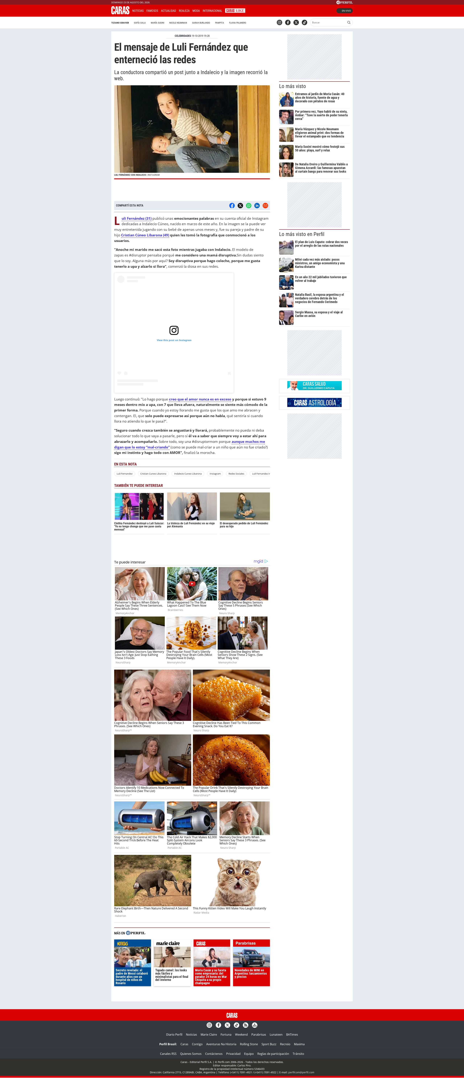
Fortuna (226, 1035)
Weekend (241, 1035)
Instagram (215, 473)
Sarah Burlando (201, 22)
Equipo (249, 1054)
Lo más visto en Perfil (301, 234)
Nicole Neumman (178, 22)
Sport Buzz (269, 1044)
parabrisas (251, 944)
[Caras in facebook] (288, 22)
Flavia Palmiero (237, 22)
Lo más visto (292, 86)
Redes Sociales (236, 473)
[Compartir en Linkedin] (257, 205)
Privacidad (233, 1054)
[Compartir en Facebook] (232, 205)
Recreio (285, 1044)
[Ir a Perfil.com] (344, 3)
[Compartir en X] (240, 205)
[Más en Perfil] (135, 933)
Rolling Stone (249, 1044)
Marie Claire (209, 1035)
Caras (184, 1044)
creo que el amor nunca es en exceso (200, 399)
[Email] (265, 205)
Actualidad (168, 10)
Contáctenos (214, 1054)
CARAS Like (235, 10)
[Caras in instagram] (279, 22)
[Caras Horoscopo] (314, 406)
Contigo (197, 1044)
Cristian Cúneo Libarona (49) (145, 235)
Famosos (152, 10)
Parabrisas (258, 1035)
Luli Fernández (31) (137, 218)
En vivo (346, 10)
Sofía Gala (140, 22)
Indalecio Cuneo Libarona (188, 473)
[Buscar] (349, 22)
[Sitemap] (254, 1025)
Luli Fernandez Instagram (265, 473)
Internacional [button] (212, 10)
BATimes (292, 1035)
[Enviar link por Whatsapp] (248, 205)
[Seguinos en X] (296, 22)
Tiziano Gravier (120, 22)
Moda (196, 10)
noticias (132, 944)
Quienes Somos (191, 1054)
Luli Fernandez (124, 473)
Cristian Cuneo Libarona (153, 473)
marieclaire (172, 944)
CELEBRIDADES (183, 35)
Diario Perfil (174, 1035)
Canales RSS (168, 1054)
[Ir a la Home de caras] (120, 13)
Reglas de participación (273, 1054)
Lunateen (276, 1035)
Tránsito (298, 1054)
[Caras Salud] (314, 389)
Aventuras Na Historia (221, 1044)
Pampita (219, 22)
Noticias (138, 10)
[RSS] (245, 1025)
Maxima (299, 1044)
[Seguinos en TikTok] (304, 22)
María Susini (157, 22)
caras (212, 944)
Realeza (184, 10)
